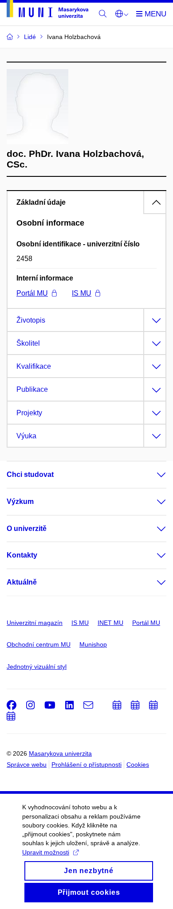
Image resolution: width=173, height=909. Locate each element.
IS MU (81, 293)
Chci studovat (30, 474)
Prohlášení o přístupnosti (86, 764)
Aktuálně (22, 582)
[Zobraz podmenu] (152, 474)
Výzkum (20, 501)
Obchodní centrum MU (39, 644)
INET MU (110, 622)
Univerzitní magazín (35, 622)
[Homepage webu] (47, 10)
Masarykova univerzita (60, 753)
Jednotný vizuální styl (37, 666)
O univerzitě (27, 528)
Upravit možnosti (45, 852)
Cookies (137, 764)
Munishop (93, 644)
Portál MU (32, 293)
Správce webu (27, 764)
